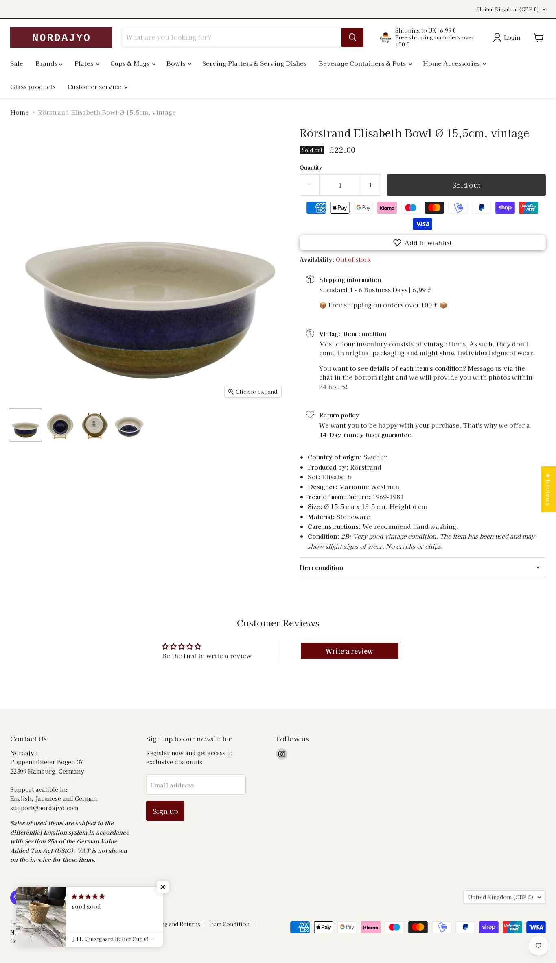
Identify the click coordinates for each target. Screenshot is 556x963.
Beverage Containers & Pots (363, 63)
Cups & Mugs (130, 63)
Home (19, 112)
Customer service (95, 86)
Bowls (176, 63)
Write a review (349, 651)
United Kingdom (508, 9)
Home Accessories (452, 63)
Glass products (32, 86)
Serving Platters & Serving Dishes (254, 63)
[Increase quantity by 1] (371, 184)
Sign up (165, 811)
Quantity (311, 167)
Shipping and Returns (171, 924)
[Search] (352, 37)
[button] (423, 242)
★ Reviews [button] (548, 489)
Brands (47, 63)
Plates (84, 63)
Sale (16, 63)
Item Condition (229, 924)
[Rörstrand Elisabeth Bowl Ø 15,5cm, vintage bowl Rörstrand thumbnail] (25, 425)
